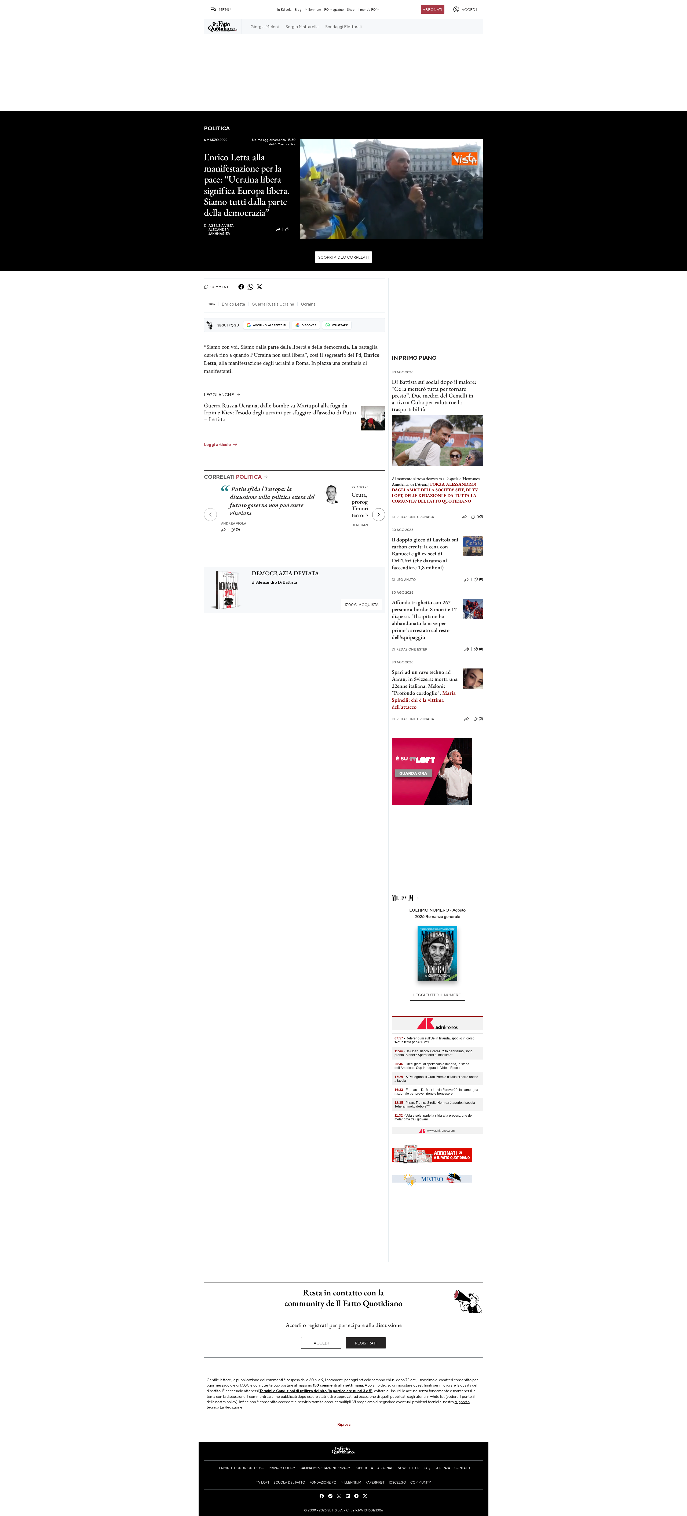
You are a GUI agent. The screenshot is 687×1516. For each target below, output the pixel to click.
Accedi (321, 1342)
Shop (351, 9)
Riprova (343, 1424)
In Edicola (284, 9)
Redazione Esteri (410, 649)
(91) (293, 229)
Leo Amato (404, 580)
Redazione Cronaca (413, 517)
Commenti (219, 287)
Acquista (362, 604)
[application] (391, 189)
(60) (480, 516)
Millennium (313, 9)
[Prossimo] (378, 514)
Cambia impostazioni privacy (324, 1468)
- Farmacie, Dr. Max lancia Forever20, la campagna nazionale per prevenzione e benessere (436, 1091)
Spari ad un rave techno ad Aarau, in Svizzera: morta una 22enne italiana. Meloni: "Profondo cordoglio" (425, 682)
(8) (481, 579)
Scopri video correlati (343, 257)
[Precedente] (210, 514)
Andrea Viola (233, 523)
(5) (238, 529)
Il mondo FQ (367, 9)
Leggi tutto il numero (437, 994)
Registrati (366, 1342)
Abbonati (432, 9)
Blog (298, 9)
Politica (217, 128)
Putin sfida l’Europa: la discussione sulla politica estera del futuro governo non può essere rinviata (272, 501)
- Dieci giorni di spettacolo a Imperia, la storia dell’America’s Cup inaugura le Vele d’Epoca (431, 1066)
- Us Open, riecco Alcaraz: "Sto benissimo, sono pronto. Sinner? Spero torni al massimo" (433, 1053)
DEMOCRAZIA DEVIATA (285, 573)
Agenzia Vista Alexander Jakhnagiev (218, 230)
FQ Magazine (334, 9)
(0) (481, 718)
